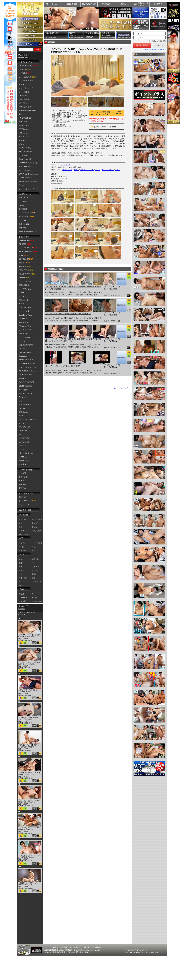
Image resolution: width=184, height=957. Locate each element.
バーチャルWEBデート (28, 111)
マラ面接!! (25, 73)
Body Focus (23, 155)
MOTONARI (23, 198)
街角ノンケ (23, 334)
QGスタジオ (23, 497)
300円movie (23, 129)
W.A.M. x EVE (28, 174)
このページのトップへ (120, 388)
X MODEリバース (26, 84)
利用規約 (68, 950)
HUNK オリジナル (28, 66)
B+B (20, 401)
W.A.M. (25, 170)
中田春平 (22, 484)
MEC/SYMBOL (24, 438)
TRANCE (25, 266)
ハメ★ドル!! (23, 137)
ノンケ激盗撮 (24, 92)
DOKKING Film (25, 352)
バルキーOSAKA (25, 393)
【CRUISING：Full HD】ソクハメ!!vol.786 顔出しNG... (29, 691)
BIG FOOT (23, 319)
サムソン (22, 423)
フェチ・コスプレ (87, 170)
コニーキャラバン (26, 81)
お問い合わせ (140, 4)
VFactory (22, 349)
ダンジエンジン (27, 501)
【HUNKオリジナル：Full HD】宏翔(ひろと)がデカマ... (29, 801)
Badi (21, 434)
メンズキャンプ (25, 330)
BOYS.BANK (26, 259)
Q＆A (123, 4)
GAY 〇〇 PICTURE (26, 382)
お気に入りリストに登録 (102, 126)
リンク (97, 950)
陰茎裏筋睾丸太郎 (26, 345)
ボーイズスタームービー (28, 453)
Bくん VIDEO (26, 217)
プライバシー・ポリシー (83, 950)
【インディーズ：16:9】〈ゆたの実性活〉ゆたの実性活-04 (68, 314)
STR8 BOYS (26, 270)
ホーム (53, 4)
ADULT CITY (24, 125)
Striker (21, 185)
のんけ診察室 (24, 99)
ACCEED (25, 244)
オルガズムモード (26, 88)
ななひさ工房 (24, 505)
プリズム (22, 449)
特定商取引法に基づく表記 (53, 950)
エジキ (21, 304)
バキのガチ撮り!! (25, 107)
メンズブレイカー (26, 289)
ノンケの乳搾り (27, 77)
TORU (21, 481)
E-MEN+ (22, 378)
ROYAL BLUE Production (27, 371)
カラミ (76, 170)
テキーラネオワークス (27, 367)
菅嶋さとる (23, 477)
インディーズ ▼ (27, 213)
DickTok (22, 408)
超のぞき (22, 114)
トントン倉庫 (24, 311)
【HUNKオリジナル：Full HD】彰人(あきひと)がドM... (29, 828)
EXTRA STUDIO (25, 375)
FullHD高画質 (67, 170)
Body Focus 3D (25, 159)
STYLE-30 (23, 457)
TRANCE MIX (24, 322)
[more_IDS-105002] (121, 331)
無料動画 (97, 947)
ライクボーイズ (25, 405)
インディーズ (65, 165)
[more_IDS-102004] (121, 305)
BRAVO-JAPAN (25, 281)
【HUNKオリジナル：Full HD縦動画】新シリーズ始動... (29, 663)
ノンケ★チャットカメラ (28, 189)
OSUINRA (23, 431)
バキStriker (23, 122)
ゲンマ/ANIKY (24, 427)
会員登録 (63, 947)
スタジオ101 (24, 224)
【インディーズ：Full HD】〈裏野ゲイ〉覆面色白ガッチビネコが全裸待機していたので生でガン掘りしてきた (73, 340)
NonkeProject (26, 240)
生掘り (117, 170)
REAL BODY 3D (25, 152)
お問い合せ (78, 947)
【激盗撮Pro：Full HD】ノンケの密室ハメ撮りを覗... (29, 883)
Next (100, 20)
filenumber (23, 356)
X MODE (22, 140)
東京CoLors (23, 412)
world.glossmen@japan (28, 231)
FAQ (70, 947)
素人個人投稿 (24, 461)
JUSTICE (22, 296)
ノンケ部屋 (23, 202)
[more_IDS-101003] (121, 357)
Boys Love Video (25, 315)
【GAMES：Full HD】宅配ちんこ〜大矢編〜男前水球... (29, 746)
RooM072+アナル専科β (28, 163)
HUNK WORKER (25, 118)
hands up (22, 220)
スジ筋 (97, 170)
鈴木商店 (22, 228)
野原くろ (22, 488)
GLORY (24, 278)
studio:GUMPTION (26, 360)
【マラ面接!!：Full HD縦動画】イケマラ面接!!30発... (29, 718)
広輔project (23, 300)
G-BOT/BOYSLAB (28, 248)
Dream (21, 205)
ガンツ (21, 144)
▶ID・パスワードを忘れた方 (155, 49)
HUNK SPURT (29, 181)
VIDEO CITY (24, 446)
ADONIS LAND (25, 326)
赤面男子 (24, 263)
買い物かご (158, 4)
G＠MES (24, 69)
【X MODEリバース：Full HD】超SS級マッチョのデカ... (29, 773)
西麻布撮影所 (24, 285)
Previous (42, 20)
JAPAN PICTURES (26, 420)
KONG (21, 416)
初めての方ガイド (89, 4)
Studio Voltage (24, 337)
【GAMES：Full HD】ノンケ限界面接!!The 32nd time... (29, 635)
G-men (21, 293)
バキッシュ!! (23, 133)
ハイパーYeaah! (25, 167)
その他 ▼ (22, 464)
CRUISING (23, 96)
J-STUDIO (23, 209)
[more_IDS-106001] (121, 279)
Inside (23, 255)
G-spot (25, 178)
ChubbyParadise (25, 386)
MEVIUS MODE (25, 148)
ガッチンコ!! (23, 103)
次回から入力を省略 (159, 41)
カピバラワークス (26, 308)
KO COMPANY (27, 274)
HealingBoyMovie (28, 252)
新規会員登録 (71, 4)
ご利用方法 (106, 4)
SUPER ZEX (24, 442)
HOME (45, 947)
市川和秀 (22, 473)
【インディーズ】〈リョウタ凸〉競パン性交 (62, 366)
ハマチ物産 (23, 390)
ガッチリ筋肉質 (108, 170)
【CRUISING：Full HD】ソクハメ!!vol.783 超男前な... (29, 856)
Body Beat (23, 397)
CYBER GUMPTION (27, 364)
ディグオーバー (25, 341)
